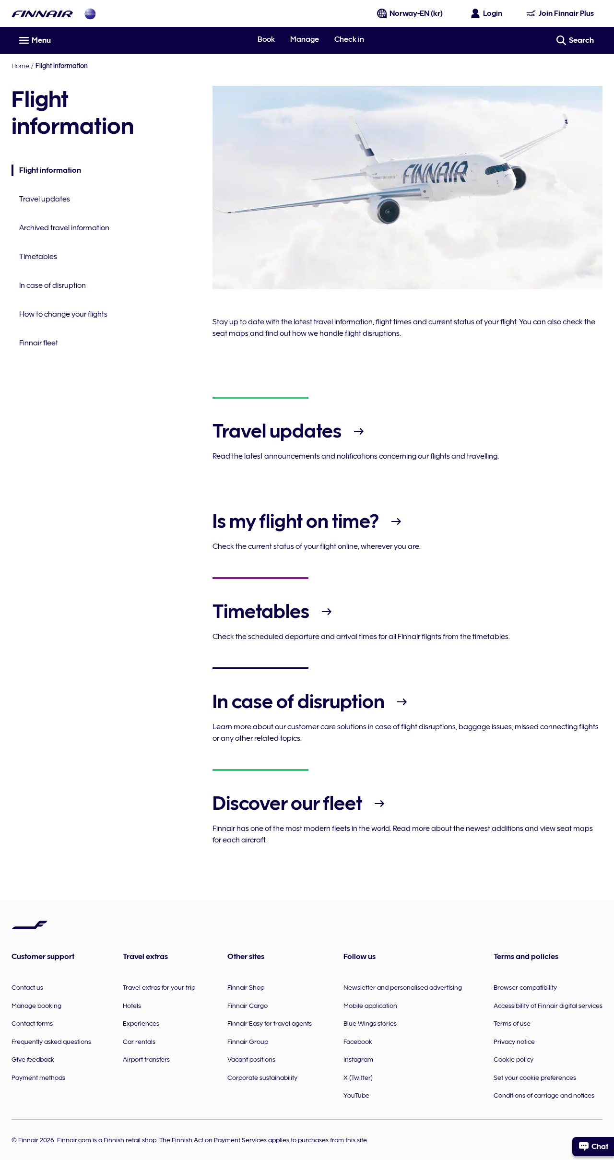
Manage (304, 39)
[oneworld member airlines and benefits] (90, 14)
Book (266, 39)
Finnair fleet (38, 343)
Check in (349, 39)
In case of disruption (52, 285)
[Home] (42, 14)
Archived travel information (64, 228)
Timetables (38, 256)
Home (20, 66)
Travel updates (44, 199)
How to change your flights (63, 314)
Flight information (46, 171)
